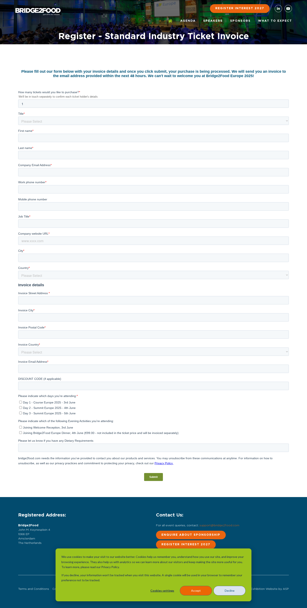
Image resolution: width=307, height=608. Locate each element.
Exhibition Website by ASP (270, 589)
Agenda (188, 20)
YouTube (288, 8)
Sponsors (240, 20)
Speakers (213, 20)
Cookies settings (162, 590)
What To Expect (275, 20)
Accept (196, 590)
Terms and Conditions (33, 589)
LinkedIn (278, 8)
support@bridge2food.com (219, 525)
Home (170, 21)
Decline (230, 590)
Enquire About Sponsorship (190, 534)
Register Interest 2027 (239, 8)
